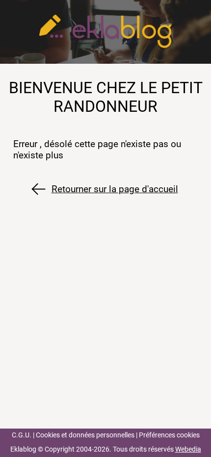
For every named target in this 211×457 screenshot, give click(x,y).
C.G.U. (21, 435)
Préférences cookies (169, 435)
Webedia (188, 449)
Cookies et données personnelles (85, 435)
